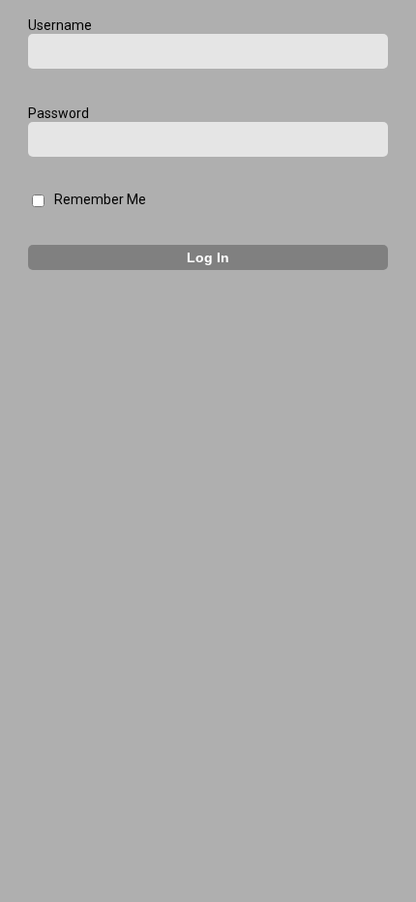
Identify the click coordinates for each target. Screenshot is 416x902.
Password (58, 113)
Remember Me (100, 199)
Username (60, 25)
